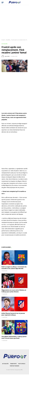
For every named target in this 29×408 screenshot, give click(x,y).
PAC (22, 369)
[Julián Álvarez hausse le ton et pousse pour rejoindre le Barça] (14, 304)
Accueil (3, 40)
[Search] (26, 2)
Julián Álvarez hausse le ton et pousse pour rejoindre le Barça (13, 314)
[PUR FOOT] (14, 2)
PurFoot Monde (14, 366)
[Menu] (3, 2)
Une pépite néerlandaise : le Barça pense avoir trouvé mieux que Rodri (14, 337)
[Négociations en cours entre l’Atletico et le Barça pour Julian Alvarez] (14, 281)
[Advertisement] (14, 22)
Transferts (13, 363)
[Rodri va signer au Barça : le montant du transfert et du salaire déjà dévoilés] (14, 257)
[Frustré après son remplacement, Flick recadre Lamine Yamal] (14, 66)
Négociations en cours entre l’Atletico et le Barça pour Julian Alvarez (14, 291)
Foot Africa (21, 363)
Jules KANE (7, 56)
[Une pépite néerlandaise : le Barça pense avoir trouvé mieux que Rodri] (14, 327)
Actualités (8, 40)
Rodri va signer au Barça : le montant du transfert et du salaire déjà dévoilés (14, 267)
